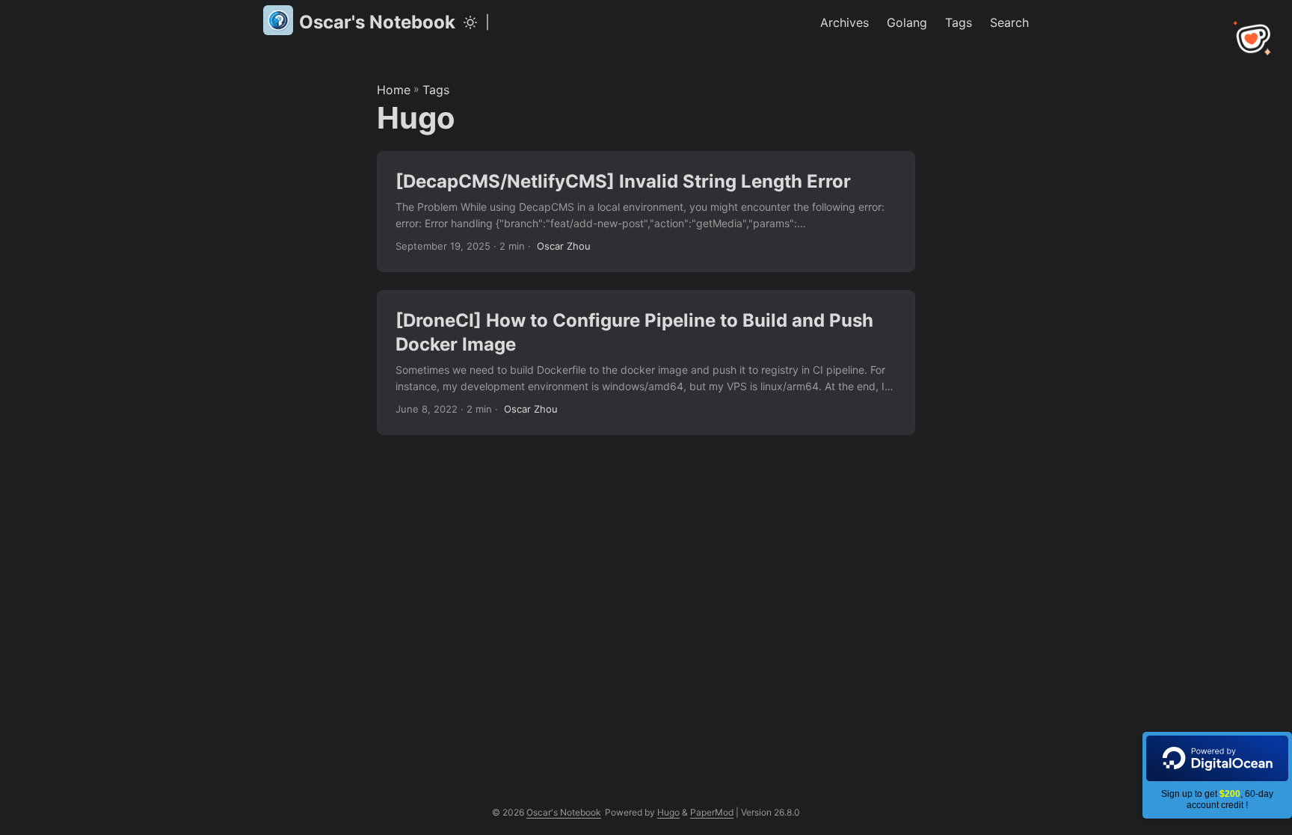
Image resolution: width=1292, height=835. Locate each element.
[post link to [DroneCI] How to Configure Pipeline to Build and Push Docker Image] (646, 362)
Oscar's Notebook (377, 22)
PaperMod (711, 812)
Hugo (668, 812)
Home (393, 89)
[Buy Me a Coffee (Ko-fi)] (1253, 39)
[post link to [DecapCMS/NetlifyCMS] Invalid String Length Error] (646, 212)
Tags (435, 89)
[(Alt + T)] (470, 22)
